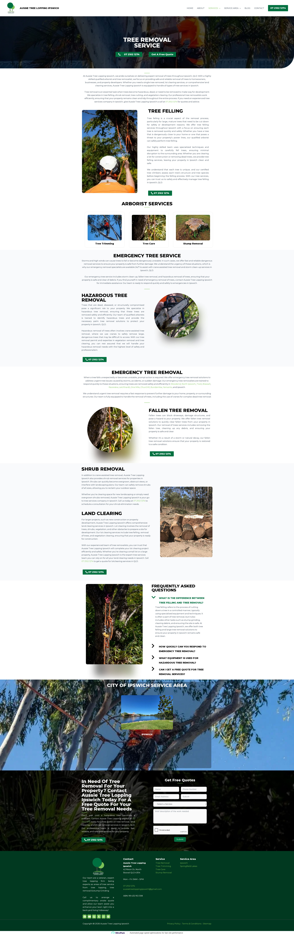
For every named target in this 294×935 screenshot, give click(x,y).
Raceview (113, 387)
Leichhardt (124, 387)
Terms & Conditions (191, 923)
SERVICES (213, 8)
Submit (180, 839)
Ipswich (147, 734)
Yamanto (167, 387)
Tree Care (160, 869)
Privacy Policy (173, 923)
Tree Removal (163, 863)
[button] (278, 8)
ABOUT (201, 8)
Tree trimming (104, 243)
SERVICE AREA (231, 8)
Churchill (145, 387)
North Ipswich (189, 384)
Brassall (206, 384)
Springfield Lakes (188, 866)
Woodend (176, 384)
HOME (190, 8)
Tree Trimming (163, 866)
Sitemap (207, 923)
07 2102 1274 (171, 102)
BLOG (247, 8)
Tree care (149, 243)
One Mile (135, 387)
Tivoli (199, 384)
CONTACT (259, 8)
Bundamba (156, 387)
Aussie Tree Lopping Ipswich (39, 8)
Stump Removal (164, 872)
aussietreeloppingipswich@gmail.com (142, 889)
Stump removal (193, 243)
